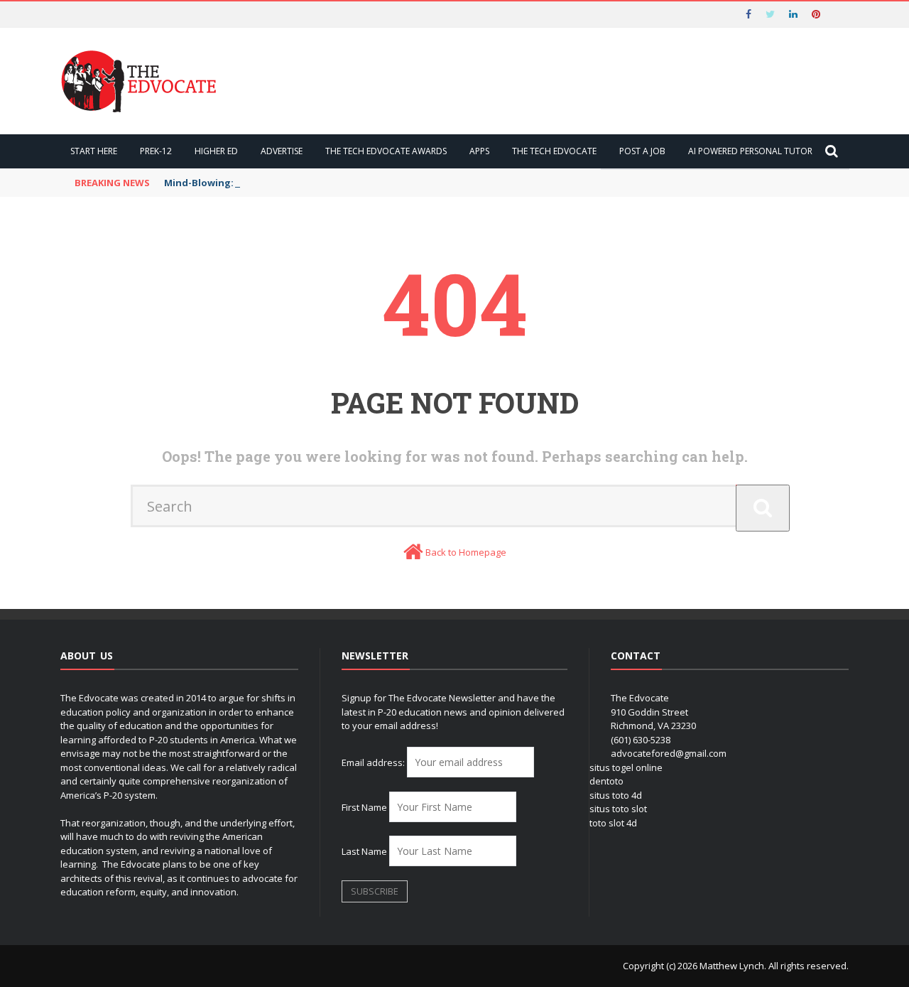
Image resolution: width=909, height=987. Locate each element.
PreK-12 (156, 151)
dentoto (606, 781)
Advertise (282, 151)
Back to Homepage (465, 552)
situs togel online (626, 767)
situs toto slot (618, 808)
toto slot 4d (613, 822)
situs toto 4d (615, 795)
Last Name (364, 851)
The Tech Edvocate (554, 151)
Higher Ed (216, 151)
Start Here (93, 151)
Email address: (374, 762)
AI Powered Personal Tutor (750, 151)
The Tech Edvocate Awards (386, 151)
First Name (364, 807)
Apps (479, 151)
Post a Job (642, 151)
